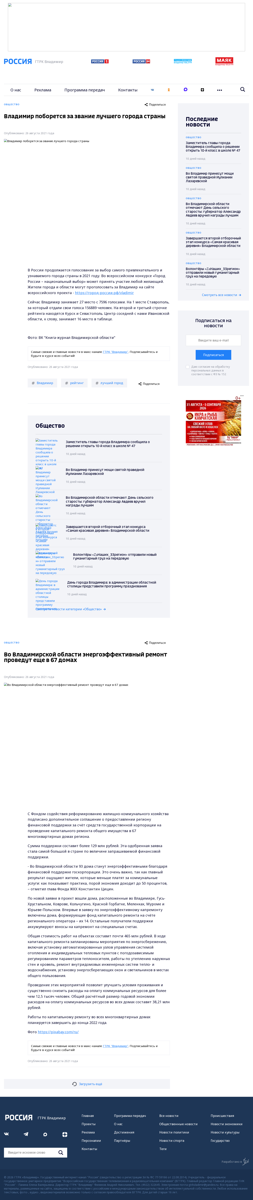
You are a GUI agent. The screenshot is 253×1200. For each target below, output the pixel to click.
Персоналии (91, 1140)
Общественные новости (178, 1124)
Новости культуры (225, 1132)
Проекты (89, 1124)
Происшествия (222, 1116)
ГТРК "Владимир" (115, 352)
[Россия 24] (141, 62)
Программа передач (84, 90)
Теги (163, 1149)
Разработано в (232, 1161)
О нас (15, 90)
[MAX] (186, 89)
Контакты (128, 90)
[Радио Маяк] (224, 64)
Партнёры (122, 1140)
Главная (88, 1116)
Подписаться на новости (213, 323)
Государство (220, 1140)
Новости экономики (227, 1124)
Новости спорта (171, 1140)
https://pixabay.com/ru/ (58, 1031)
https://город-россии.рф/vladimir (104, 292)
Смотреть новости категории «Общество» (69, 609)
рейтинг (77, 383)
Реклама (42, 90)
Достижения (124, 1132)
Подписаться (213, 355)
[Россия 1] (100, 62)
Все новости (168, 1116)
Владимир (45, 383)
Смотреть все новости (219, 295)
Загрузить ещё (90, 1084)
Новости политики (174, 1132)
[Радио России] (183, 62)
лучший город (112, 383)
